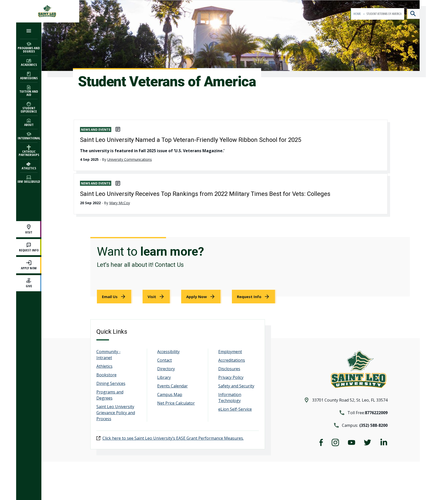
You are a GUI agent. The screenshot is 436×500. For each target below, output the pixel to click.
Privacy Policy (230, 377)
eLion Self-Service (235, 409)
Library (164, 377)
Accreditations (231, 360)
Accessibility (168, 351)
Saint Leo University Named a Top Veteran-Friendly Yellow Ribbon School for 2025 (190, 139)
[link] (114, 296)
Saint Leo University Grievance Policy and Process (115, 413)
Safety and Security (236, 386)
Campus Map (169, 394)
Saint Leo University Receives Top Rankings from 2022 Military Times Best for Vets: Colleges (205, 193)
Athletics (104, 366)
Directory (166, 369)
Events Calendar (172, 386)
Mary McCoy (119, 202)
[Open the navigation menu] (28, 30)
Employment (230, 351)
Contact (164, 360)
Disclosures (229, 369)
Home (357, 13)
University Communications (129, 159)
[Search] (413, 14)
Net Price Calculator (176, 403)
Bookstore (106, 375)
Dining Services (110, 383)
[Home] (47, 11)
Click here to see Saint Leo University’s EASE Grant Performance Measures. (173, 438)
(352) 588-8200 (373, 425)
